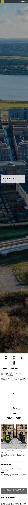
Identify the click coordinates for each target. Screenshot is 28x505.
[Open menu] (26, 1)
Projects (4, 3)
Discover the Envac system (6, 464)
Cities (5, 3)
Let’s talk (23, 1)
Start (1, 3)
